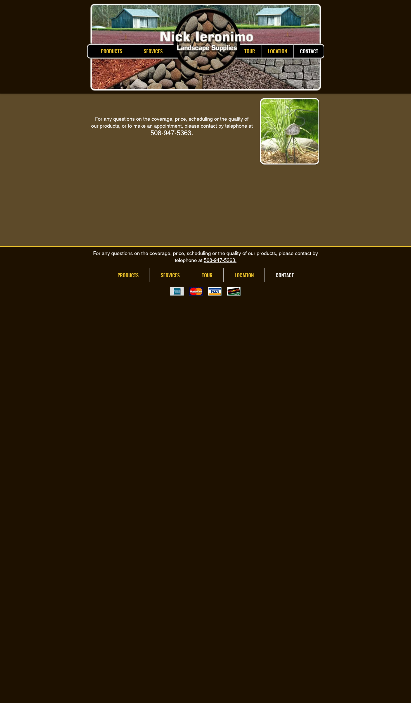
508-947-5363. (171, 133)
